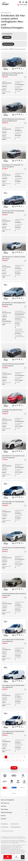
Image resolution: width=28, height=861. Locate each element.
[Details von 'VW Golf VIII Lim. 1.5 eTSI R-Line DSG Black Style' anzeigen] (14, 245)
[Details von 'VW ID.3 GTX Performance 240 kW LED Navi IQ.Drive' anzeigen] (14, 352)
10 (7, 760)
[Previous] (3, 757)
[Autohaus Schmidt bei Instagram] (23, 2)
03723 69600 (23, 4)
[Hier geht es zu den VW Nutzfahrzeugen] (23, 776)
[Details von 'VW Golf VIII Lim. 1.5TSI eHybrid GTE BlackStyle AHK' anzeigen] (14, 291)
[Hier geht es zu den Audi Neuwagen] (14, 776)
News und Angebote (7, 800)
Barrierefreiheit (15, 827)
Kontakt (3, 818)
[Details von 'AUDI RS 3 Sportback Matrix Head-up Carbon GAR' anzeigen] (14, 582)
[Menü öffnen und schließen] (23, 857)
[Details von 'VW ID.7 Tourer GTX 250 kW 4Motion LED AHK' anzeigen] (14, 536)
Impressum (4, 824)
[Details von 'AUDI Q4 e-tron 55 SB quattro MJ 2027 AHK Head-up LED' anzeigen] (14, 61)
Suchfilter (7, 37)
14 (20, 760)
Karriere (3, 806)
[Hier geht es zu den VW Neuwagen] (5, 776)
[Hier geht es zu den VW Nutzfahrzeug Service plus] (24, 781)
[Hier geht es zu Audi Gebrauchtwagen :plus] (14, 793)
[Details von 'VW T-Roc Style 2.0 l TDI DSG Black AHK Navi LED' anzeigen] (14, 490)
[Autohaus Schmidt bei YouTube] (26, 2)
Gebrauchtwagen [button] (6, 812)
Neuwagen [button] (4, 809)
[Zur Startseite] (5, 3)
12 (13, 760)
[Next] (23, 760)
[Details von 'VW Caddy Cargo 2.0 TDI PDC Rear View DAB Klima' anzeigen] (14, 628)
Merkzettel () (9, 44)
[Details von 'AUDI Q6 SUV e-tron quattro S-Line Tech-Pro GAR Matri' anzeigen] (14, 444)
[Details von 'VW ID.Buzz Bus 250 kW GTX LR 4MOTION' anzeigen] (14, 398)
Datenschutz (15, 824)
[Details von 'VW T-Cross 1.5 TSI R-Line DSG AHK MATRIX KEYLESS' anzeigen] (14, 199)
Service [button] (3, 815)
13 (17, 760)
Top (14, 767)
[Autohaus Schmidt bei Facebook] (20, 2)
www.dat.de (11, 853)
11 (10, 760)
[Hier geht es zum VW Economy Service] (5, 787)
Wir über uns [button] (5, 803)
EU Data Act (4, 827)
